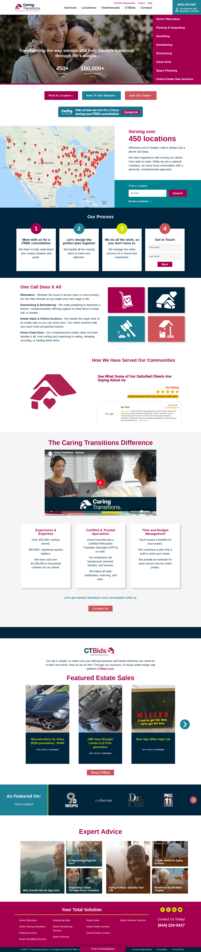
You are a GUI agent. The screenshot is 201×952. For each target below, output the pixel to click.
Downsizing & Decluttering (38, 304)
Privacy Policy (178, 949)
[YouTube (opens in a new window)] (180, 909)
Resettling (163, 36)
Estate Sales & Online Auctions (41, 318)
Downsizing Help (61, 920)
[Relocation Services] (126, 300)
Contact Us (100, 608)
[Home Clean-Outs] (166, 329)
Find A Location (60, 95)
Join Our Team (139, 95)
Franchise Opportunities (124, 3)
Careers (141, 3)
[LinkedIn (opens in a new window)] (174, 909)
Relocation (27, 294)
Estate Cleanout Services (133, 920)
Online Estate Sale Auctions (174, 79)
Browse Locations (139, 201)
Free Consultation (103, 948)
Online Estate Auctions (98, 926)
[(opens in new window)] (71, 800)
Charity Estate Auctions (98, 933)
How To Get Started (100, 95)
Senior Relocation (168, 19)
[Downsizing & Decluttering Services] (166, 300)
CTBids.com (105, 668)
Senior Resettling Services (32, 939)
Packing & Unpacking (170, 27)
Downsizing (164, 53)
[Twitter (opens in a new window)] (168, 909)
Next (165, 264)
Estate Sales (92, 920)
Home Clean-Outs (32, 332)
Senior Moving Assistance (32, 926)
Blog (150, 3)
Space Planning (166, 70)
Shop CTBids (102, 773)
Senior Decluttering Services (62, 928)
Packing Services (28, 933)
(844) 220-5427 (171, 925)
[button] (16, 724)
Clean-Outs (163, 61)
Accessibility (162, 949)
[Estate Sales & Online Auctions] (126, 329)
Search (178, 193)
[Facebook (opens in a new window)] (162, 909)
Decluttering (164, 44)
